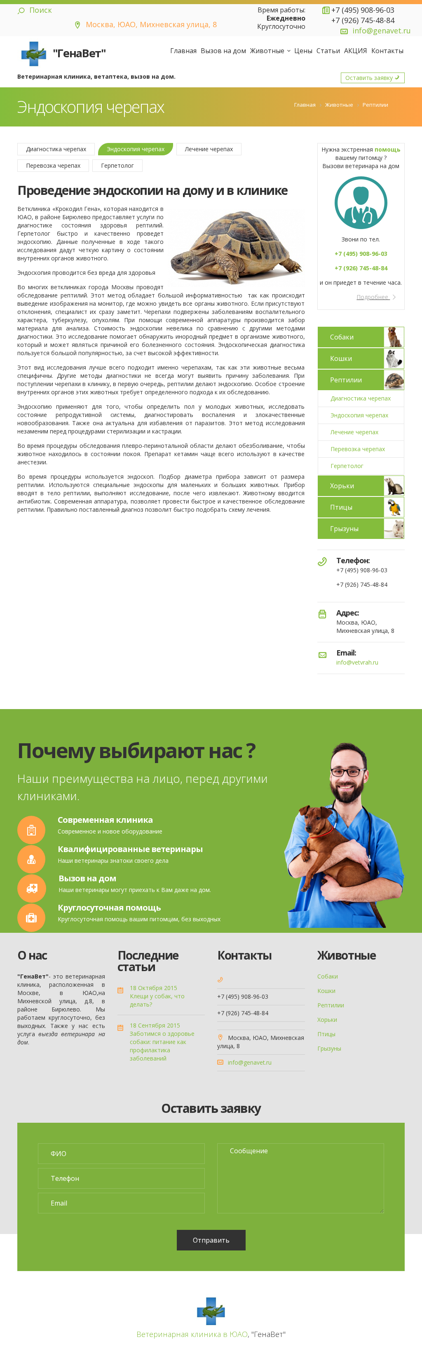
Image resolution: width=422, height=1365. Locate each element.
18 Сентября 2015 (155, 1025)
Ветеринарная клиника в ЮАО (192, 1334)
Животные (267, 50)
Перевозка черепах (53, 165)
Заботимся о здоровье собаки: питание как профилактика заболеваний (162, 1046)
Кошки (341, 358)
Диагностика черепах (56, 149)
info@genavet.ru (381, 30)
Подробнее (373, 297)
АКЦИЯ (355, 50)
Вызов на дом (223, 50)
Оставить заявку (369, 78)
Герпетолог (117, 165)
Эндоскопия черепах (135, 149)
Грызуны (344, 528)
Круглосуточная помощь (109, 907)
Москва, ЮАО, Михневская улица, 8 (150, 24)
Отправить (211, 1240)
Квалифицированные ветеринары (130, 849)
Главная (183, 50)
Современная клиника (105, 819)
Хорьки (342, 485)
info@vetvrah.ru (357, 662)
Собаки (342, 337)
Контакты (387, 50)
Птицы (341, 507)
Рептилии (346, 379)
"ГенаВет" (78, 53)
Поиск (39, 10)
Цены (303, 50)
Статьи (328, 50)
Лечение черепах (209, 149)
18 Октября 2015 (153, 988)
